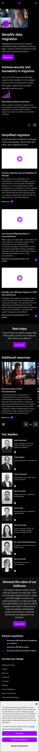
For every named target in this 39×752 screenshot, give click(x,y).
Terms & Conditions (9, 693)
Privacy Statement (8, 689)
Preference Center (8, 665)
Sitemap (5, 685)
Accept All (19, 733)
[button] (19, 344)
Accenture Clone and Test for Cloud (21, 650)
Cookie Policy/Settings (10, 697)
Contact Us (6, 677)
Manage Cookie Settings (19, 746)
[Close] (36, 704)
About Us (5, 673)
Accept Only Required (19, 739)
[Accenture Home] (19, 3)
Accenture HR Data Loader (18, 647)
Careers (4, 669)
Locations (5, 681)
